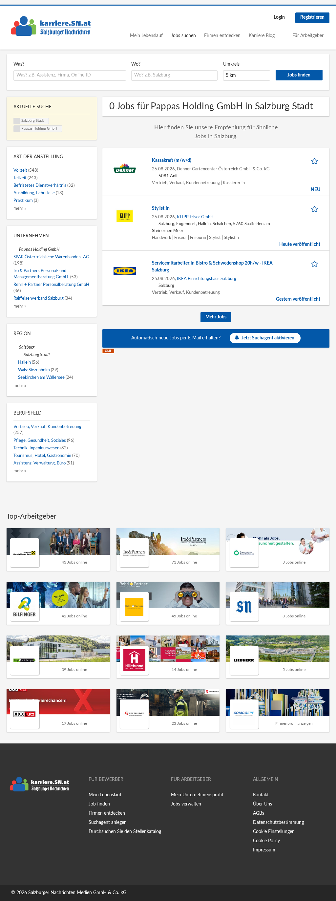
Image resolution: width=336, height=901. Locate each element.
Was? (18, 64)
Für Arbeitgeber (308, 35)
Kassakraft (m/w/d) (171, 160)
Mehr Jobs (215, 317)
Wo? (135, 64)
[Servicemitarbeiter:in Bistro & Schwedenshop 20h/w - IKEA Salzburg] (125, 270)
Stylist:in (161, 208)
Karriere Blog (262, 35)
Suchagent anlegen (108, 822)
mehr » (19, 208)
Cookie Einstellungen (274, 831)
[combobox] (69, 75)
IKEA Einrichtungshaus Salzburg (206, 279)
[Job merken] (315, 160)
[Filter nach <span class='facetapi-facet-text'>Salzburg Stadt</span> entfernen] (17, 121)
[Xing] (22, 808)
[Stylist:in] (125, 216)
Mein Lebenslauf (146, 35)
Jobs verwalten (186, 804)
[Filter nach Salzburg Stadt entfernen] (21, 355)
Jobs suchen (183, 35)
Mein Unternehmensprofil (197, 795)
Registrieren (312, 17)
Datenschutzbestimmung (278, 822)
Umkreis (231, 64)
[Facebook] (11, 808)
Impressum (264, 850)
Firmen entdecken (222, 35)
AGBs (258, 813)
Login (279, 17)
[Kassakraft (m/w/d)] (125, 168)
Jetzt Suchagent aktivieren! (269, 338)
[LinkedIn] (31, 808)
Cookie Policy (266, 841)
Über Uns (262, 804)
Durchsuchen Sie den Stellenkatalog (125, 831)
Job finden (99, 804)
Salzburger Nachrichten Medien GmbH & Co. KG (77, 892)
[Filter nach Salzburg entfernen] (16, 347)
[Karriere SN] (51, 26)
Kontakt (261, 795)
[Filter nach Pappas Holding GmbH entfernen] (16, 249)
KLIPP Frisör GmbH (195, 217)
